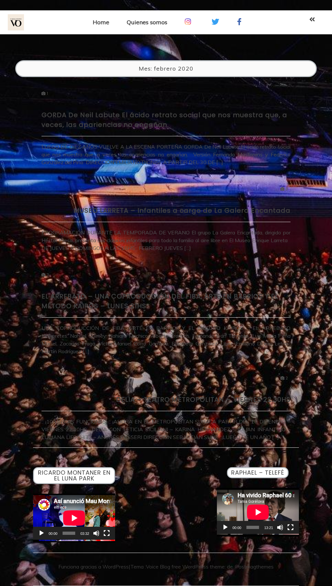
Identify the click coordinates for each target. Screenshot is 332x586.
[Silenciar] (96, 533)
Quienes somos (147, 22)
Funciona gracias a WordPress (93, 566)
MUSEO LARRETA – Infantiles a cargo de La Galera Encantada (182, 210)
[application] (74, 517)
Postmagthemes (254, 566)
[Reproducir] (41, 533)
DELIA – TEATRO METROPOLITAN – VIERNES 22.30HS (203, 399)
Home (101, 22)
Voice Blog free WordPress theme (185, 566)
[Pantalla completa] (106, 533)
